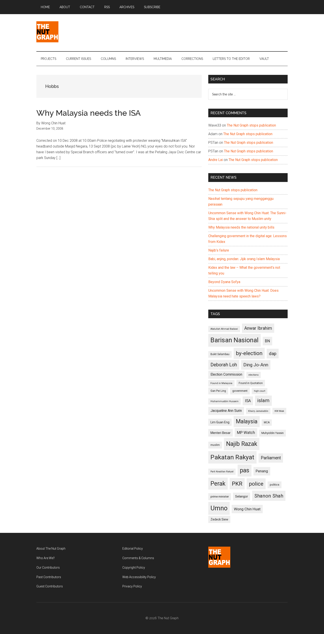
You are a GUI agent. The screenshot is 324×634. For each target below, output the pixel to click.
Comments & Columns (138, 558)
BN (267, 341)
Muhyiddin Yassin (272, 433)
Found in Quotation (251, 383)
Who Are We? (45, 558)
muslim (215, 445)
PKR (237, 483)
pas (244, 470)
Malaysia (246, 421)
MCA (267, 422)
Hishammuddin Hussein (224, 401)
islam (263, 400)
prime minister (219, 496)
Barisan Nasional (234, 340)
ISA (248, 400)
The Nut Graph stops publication (251, 125)
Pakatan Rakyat (232, 457)
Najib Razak (241, 443)
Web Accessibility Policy (139, 577)
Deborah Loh (223, 364)
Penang (262, 471)
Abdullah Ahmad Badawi (224, 328)
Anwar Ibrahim (258, 328)
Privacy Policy (132, 586)
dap (272, 353)
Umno (218, 508)
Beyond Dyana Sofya (224, 282)
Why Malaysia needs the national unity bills (241, 227)
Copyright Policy (133, 567)
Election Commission (226, 375)
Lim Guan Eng (219, 422)
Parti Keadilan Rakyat (221, 471)
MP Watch (246, 432)
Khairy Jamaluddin (258, 411)
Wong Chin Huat (247, 509)
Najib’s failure (218, 250)
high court (259, 391)
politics (274, 484)
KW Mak (279, 411)
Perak (217, 483)
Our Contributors (48, 567)
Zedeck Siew (219, 519)
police (256, 484)
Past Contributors (48, 577)
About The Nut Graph (50, 548)
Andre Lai (215, 160)
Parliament (271, 457)
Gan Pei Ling (218, 390)
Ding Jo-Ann (255, 364)
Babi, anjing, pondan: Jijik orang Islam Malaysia (244, 259)
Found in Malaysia (221, 383)
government (240, 390)
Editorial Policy (132, 548)
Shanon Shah (268, 496)
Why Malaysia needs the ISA (88, 112)
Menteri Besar (220, 433)
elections (254, 374)
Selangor (241, 496)
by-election (249, 353)
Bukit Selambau (219, 354)
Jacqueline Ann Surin (226, 411)
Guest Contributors (49, 586)
